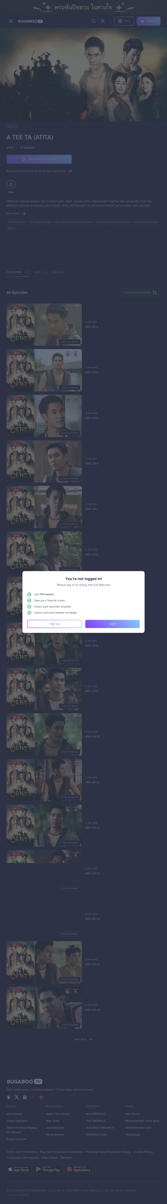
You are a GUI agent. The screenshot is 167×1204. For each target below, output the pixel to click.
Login (112, 624)
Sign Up (54, 624)
